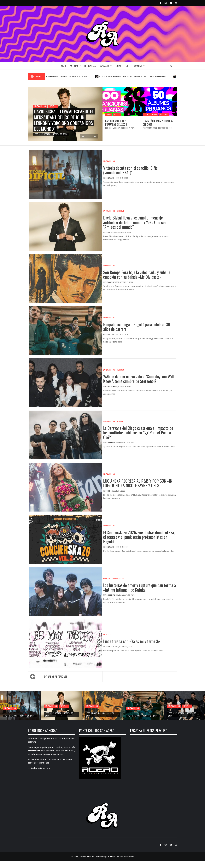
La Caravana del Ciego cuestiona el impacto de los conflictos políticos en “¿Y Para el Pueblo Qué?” (138, 432)
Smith (109, 491)
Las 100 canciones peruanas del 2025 (116, 122)
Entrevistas (90, 65)
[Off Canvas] (33, 66)
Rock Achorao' (114, 128)
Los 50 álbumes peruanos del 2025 (158, 122)
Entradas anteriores (55, 676)
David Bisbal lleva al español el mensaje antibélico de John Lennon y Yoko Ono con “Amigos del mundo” (64, 120)
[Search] (171, 66)
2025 (109, 114)
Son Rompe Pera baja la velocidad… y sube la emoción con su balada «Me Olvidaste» (136, 274)
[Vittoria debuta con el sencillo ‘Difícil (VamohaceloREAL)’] (4, 711)
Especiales (104, 65)
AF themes (129, 856)
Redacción (111, 178)
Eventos (106, 578)
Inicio (63, 65)
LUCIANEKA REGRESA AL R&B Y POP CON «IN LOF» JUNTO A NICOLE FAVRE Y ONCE (137, 483)
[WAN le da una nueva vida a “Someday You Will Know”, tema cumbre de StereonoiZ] (168, 709)
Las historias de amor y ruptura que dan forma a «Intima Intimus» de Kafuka (139, 587)
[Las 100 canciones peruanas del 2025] (121, 101)
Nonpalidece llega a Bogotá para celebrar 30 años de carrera (136, 326)
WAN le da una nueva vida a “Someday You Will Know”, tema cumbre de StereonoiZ (104, 76)
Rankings (137, 65)
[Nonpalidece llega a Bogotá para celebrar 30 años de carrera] (127, 711)
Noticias (74, 65)
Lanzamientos (40, 106)
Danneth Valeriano (114, 442)
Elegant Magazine (110, 856)
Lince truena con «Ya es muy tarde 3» (131, 641)
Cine (127, 65)
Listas (118, 65)
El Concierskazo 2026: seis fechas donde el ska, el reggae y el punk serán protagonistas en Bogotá (139, 537)
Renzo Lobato (45, 134)
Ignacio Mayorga (113, 282)
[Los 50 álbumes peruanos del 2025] (158, 101)
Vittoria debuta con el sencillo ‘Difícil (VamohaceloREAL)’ (131, 170)
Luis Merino (113, 646)
